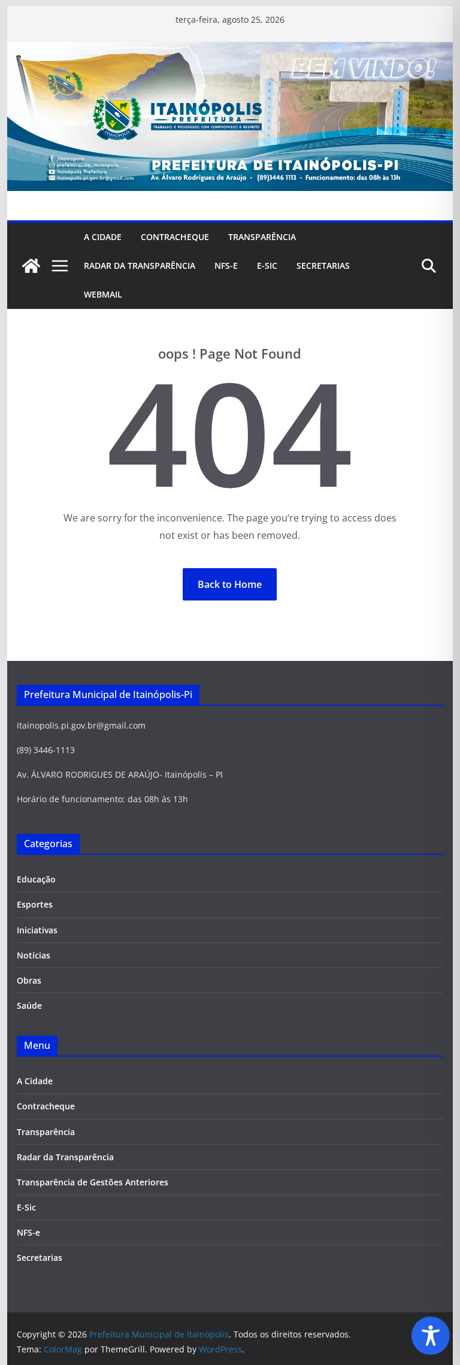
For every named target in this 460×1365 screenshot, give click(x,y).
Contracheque (175, 236)
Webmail (103, 294)
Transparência (262, 236)
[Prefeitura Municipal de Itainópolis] (230, 50)
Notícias (33, 955)
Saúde (29, 1005)
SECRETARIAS (323, 265)
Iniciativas (37, 930)
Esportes (35, 904)
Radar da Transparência (139, 265)
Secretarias (39, 1257)
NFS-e (226, 265)
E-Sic (267, 265)
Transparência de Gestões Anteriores (92, 1182)
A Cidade (103, 236)
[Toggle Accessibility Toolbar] (430, 1335)
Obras (29, 980)
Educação (36, 879)
